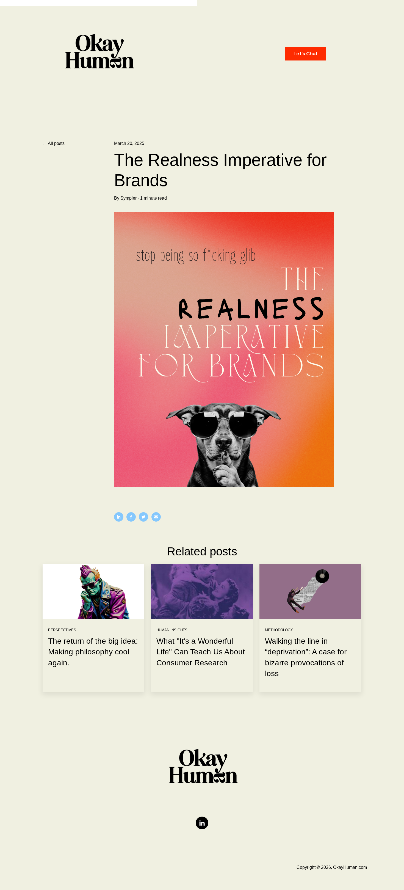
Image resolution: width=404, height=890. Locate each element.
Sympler (128, 198)
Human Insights (171, 630)
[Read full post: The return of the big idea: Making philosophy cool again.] (93, 591)
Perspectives (62, 630)
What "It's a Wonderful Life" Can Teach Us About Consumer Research (200, 652)
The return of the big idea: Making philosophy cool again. (93, 652)
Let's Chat (306, 53)
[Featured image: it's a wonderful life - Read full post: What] (202, 591)
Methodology (279, 630)
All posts (56, 143)
